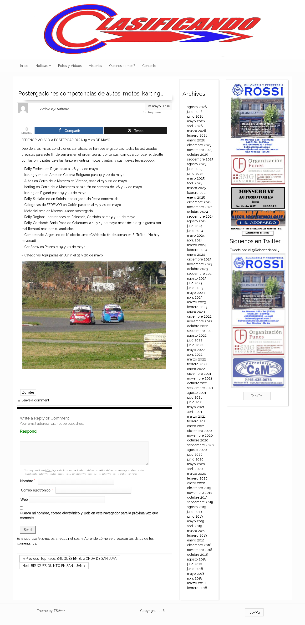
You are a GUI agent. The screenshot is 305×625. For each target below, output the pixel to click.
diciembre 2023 (199, 259)
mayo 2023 (196, 293)
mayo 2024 (196, 235)
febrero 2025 (197, 193)
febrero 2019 (197, 535)
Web (24, 499)
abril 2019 (194, 526)
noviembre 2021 (199, 378)
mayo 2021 (195, 407)
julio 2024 (194, 226)
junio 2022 (195, 345)
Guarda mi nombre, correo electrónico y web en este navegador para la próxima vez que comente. (89, 515)
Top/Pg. (257, 396)
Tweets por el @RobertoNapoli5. (255, 250)
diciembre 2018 (199, 545)
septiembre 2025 (200, 159)
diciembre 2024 (199, 202)
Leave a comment (33, 400)
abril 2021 (194, 412)
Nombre (27, 481)
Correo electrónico (37, 490)
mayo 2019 (195, 521)
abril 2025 (194, 183)
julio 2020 (195, 454)
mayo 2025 (195, 178)
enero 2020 (196, 483)
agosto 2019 (196, 507)
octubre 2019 (197, 497)
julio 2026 (195, 112)
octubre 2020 (197, 440)
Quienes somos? (122, 66)
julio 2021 (194, 397)
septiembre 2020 (200, 445)
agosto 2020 (197, 450)
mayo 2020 (196, 464)
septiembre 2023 (200, 273)
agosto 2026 (197, 107)
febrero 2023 (197, 307)
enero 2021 (195, 426)
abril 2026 (195, 126)
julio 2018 (194, 564)
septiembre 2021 (200, 388)
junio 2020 (195, 459)
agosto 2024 (197, 221)
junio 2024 (195, 231)
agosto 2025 (196, 164)
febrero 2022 (197, 364)
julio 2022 (194, 340)
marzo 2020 (196, 473)
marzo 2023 (196, 302)
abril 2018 (194, 578)
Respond (37, 431)
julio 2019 (194, 512)
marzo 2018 (196, 583)
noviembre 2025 (199, 150)
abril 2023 (195, 297)
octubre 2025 (197, 154)
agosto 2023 (197, 278)
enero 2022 (196, 369)
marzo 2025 (196, 188)
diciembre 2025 (199, 145)
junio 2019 (195, 516)
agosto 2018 (196, 559)
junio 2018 (195, 569)
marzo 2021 (196, 416)
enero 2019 (195, 540)
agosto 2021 (196, 393)
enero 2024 (196, 254)
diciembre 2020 (199, 431)
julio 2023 (194, 283)
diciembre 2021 (199, 373)
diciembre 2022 (199, 316)
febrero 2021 (197, 421)
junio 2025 (195, 173)
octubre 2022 (197, 326)
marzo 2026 (196, 131)
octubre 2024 (197, 212)
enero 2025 (196, 197)
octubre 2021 (197, 383)
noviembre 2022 (200, 321)
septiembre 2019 (200, 502)
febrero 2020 (197, 478)
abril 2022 (195, 354)
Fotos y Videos (70, 66)
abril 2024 (195, 240)
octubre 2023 (197, 269)
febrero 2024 (197, 250)
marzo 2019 (196, 531)
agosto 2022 (197, 335)
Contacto (149, 66)
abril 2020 (195, 469)
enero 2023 (196, 312)
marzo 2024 (196, 245)
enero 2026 (196, 140)
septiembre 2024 (200, 216)
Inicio (24, 66)
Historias (95, 66)
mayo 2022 (196, 350)
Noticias (42, 66)
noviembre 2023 (200, 264)
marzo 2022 (196, 359)
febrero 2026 (197, 135)
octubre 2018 (197, 554)
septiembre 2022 (200, 331)
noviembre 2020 (200, 435)
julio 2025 (194, 169)
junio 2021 (195, 402)
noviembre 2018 (199, 550)
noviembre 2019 (199, 493)
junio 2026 (195, 116)
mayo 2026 (196, 121)
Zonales (28, 392)
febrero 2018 (197, 588)
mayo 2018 (195, 573)
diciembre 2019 (199, 488)
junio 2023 (195, 288)
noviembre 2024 (200, 207)
